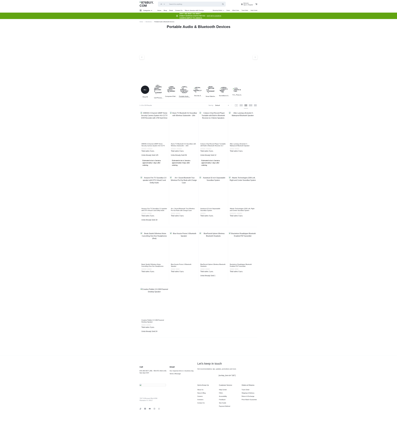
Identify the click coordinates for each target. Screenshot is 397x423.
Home (159, 10)
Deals (171, 10)
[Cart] (256, 4)
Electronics (149, 22)
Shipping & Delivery (248, 393)
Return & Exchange (248, 396)
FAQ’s (221, 393)
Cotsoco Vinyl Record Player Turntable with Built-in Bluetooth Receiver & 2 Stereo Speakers (213, 145)
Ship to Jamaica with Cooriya (194, 10)
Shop (165, 10)
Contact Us (178, 10)
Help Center (254, 10)
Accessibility (223, 396)
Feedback (222, 399)
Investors (200, 399)
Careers (200, 396)
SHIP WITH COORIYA (214, 16)
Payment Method (224, 406)
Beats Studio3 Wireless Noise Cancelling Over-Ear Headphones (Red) (152, 266)
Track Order (245, 10)
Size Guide (222, 403)
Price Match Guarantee (249, 399)
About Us (200, 389)
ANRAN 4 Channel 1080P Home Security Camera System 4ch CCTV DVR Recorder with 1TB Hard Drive (153, 145)
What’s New (235, 10)
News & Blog (201, 393)
